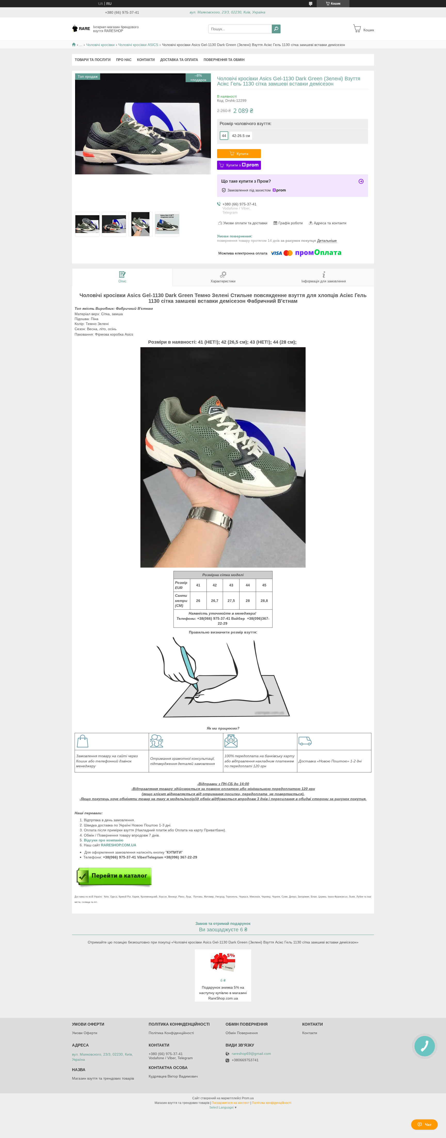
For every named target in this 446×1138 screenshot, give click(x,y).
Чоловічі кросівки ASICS (138, 45)
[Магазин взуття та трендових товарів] (81, 29)
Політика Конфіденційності (171, 1033)
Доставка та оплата (179, 60)
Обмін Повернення (242, 1033)
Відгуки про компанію (104, 840)
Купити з (233, 165)
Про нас (123, 60)
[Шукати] (276, 29)
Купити (242, 154)
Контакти (146, 60)
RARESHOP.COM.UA (118, 845)
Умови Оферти (84, 1033)
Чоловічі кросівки (100, 45)
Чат (428, 1124)
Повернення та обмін (224, 60)
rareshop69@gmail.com (251, 1054)
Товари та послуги (92, 60)
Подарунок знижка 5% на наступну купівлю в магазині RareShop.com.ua (223, 992)
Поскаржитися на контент (231, 1103)
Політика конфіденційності (271, 1103)
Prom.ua (248, 1098)
